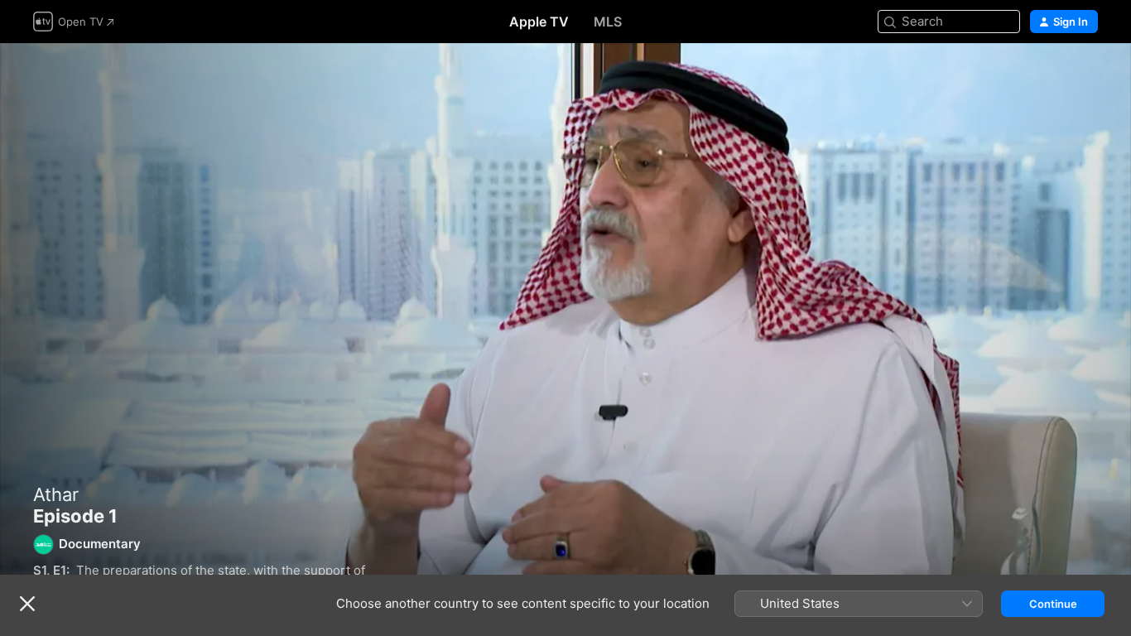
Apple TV (539, 21)
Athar (56, 494)
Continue (1053, 603)
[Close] (27, 603)
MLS (608, 21)
